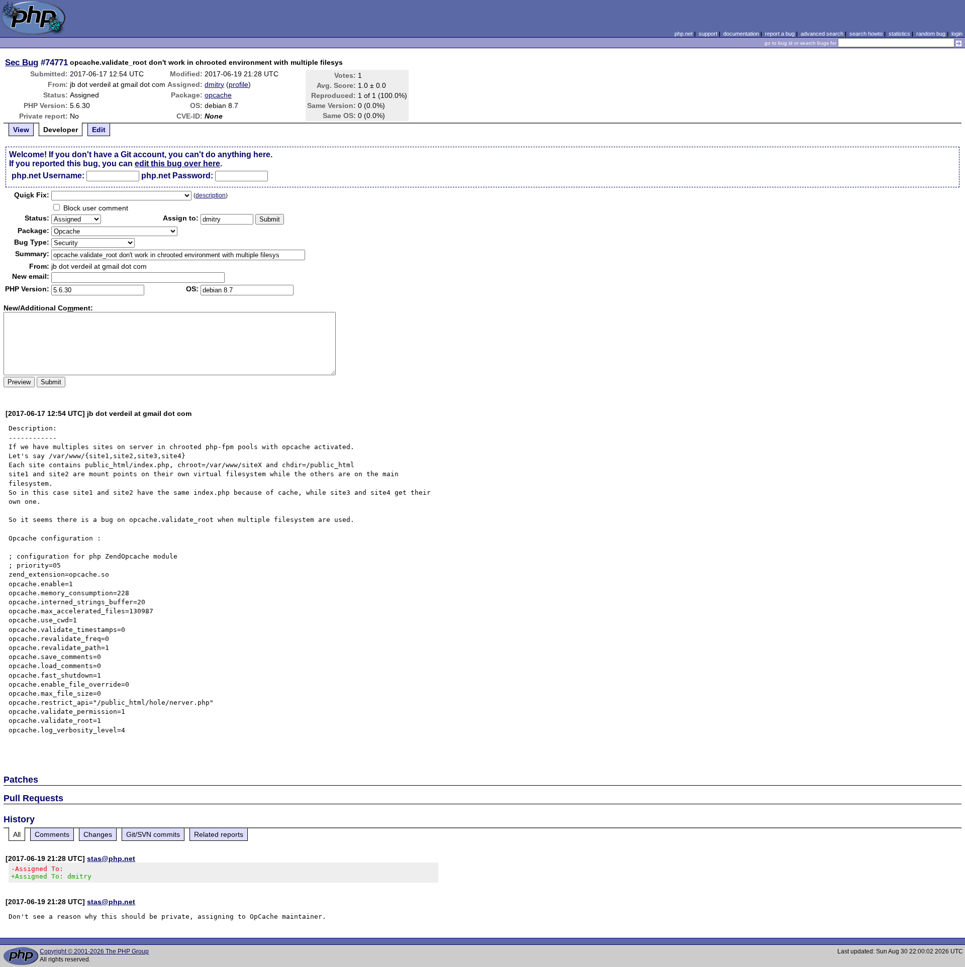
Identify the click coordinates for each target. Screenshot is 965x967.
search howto (866, 34)
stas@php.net (111, 858)
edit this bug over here (177, 163)
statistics (899, 34)
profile (238, 84)
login (956, 34)
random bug (930, 34)
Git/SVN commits (153, 834)
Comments (52, 834)
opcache (218, 95)
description (211, 195)
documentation (741, 34)
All (17, 834)
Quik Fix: (31, 195)
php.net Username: (48, 175)
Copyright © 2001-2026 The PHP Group (94, 951)
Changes (97, 834)
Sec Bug (21, 62)
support (708, 34)
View (21, 130)
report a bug (780, 34)
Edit (99, 130)
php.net (683, 34)
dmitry (214, 84)
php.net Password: (177, 175)
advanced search (822, 34)
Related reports (218, 834)
